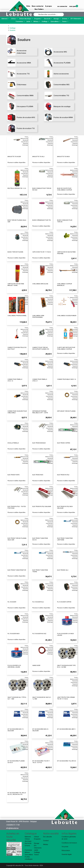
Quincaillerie (55, 21)
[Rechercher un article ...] (62, 14)
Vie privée (65, 847)
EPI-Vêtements (76, 19)
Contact (46, 840)
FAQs (28, 6)
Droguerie (37, 19)
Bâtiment (5, 19)
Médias (45, 844)
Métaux (36, 21)
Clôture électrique (25, 19)
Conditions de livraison (69, 843)
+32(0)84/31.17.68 (13, 825)
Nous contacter (38, 6)
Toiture (64, 21)
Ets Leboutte (47, 837)
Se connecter (62, 6)
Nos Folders (39, 9)
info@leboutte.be (12, 828)
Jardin (28, 21)
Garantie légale (67, 854)
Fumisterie (19, 21)
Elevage (56, 19)
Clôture (13, 19)
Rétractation (66, 850)
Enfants (65, 19)
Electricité (47, 19)
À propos (48, 6)
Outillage (45, 21)
